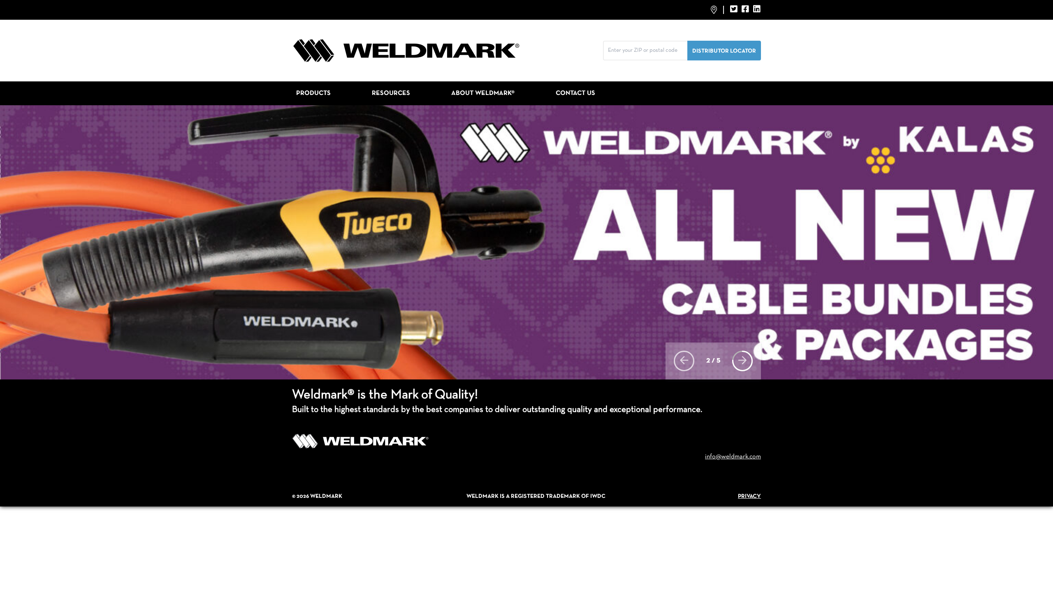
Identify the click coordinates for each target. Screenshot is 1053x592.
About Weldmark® (483, 93)
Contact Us (575, 93)
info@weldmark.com (733, 457)
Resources (391, 93)
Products (313, 93)
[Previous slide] (684, 361)
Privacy (749, 496)
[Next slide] (742, 361)
